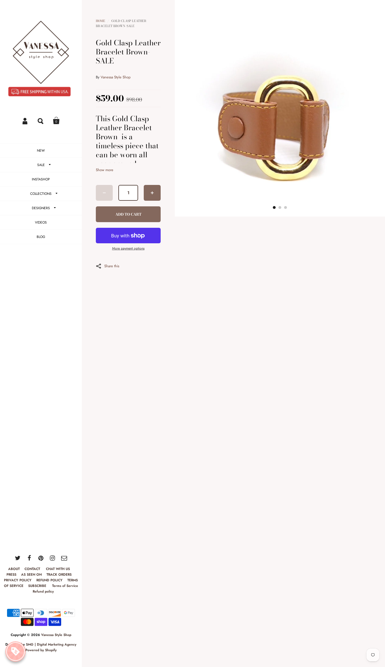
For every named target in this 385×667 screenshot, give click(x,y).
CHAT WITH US (58, 568)
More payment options (128, 248)
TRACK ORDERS (59, 574)
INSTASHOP (41, 179)
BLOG (41, 236)
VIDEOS (41, 222)
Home (100, 21)
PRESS (11, 574)
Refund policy (43, 591)
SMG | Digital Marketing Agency (51, 644)
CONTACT (33, 568)
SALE (41, 164)
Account (25, 121)
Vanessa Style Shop (56, 634)
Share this (111, 265)
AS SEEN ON (31, 574)
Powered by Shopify (41, 650)
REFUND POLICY (49, 580)
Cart (56, 121)
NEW (41, 150)
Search (41, 121)
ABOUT (14, 568)
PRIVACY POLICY (18, 580)
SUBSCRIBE (37, 585)
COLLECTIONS (41, 193)
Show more (104, 170)
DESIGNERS (41, 208)
